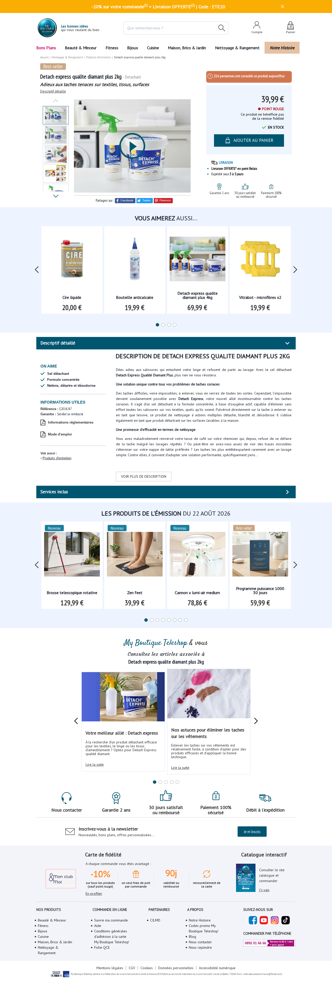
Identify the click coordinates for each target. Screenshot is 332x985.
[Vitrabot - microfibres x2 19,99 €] (260, 260)
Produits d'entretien (57, 458)
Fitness (112, 47)
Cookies (147, 968)
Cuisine (153, 47)
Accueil (44, 57)
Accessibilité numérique (217, 968)
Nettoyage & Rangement (237, 47)
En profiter (94, 893)
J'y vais (264, 890)
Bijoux (132, 47)
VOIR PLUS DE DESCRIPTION (143, 476)
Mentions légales (109, 968)
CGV (132, 968)
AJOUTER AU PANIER (253, 140)
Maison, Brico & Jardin (187, 47)
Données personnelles (175, 968)
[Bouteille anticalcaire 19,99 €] (135, 260)
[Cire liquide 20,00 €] (72, 260)
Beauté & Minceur (80, 47)
